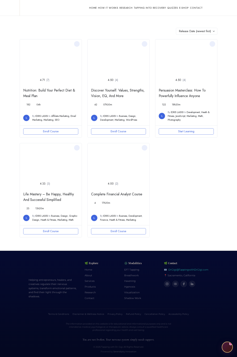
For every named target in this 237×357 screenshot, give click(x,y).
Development (106, 120)
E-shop (184, 8)
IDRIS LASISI (41, 116)
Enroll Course (51, 131)
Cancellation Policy (155, 314)
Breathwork (131, 275)
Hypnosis (129, 286)
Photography (174, 120)
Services (90, 281)
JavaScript (180, 116)
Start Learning (186, 131)
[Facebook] (184, 284)
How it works (108, 8)
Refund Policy (133, 314)
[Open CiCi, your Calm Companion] (227, 347)
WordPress (131, 120)
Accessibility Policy (178, 314)
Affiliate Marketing (60, 116)
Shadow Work (132, 298)
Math (200, 116)
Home (93, 8)
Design (132, 116)
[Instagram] (167, 284)
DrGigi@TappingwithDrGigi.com (188, 269)
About (88, 275)
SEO (57, 120)
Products (90, 286)
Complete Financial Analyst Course (116, 194)
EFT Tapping (131, 269)
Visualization (132, 292)
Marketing (48, 120)
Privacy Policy (115, 314)
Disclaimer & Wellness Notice (88, 314)
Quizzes (172, 8)
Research (126, 8)
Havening (130, 281)
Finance (104, 220)
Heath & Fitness (48, 220)
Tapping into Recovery (150, 8)
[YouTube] (175, 284)
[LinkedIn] (192, 284)
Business (123, 116)
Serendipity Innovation (124, 351)
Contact (196, 8)
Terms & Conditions (58, 314)
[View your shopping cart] (210, 8)
